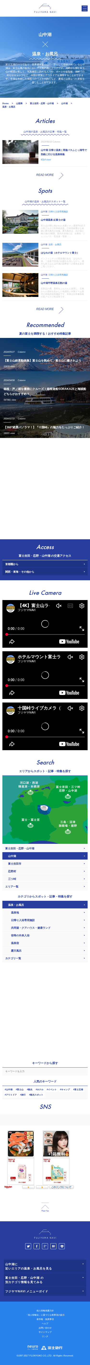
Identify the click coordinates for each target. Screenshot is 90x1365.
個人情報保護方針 (45, 1310)
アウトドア (11, 1095)
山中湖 (9, 1089)
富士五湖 (78, 1089)
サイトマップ (45, 1332)
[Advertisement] (45, 487)
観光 (30, 1089)
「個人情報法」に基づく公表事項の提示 (45, 1315)
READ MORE (45, 175)
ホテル (40, 1089)
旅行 (23, 1095)
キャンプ (65, 1089)
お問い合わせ (45, 1328)
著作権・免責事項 (45, 1319)
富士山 (20, 1089)
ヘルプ (45, 1323)
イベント (52, 1089)
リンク (45, 1336)
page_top (45, 1207)
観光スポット (36, 1095)
